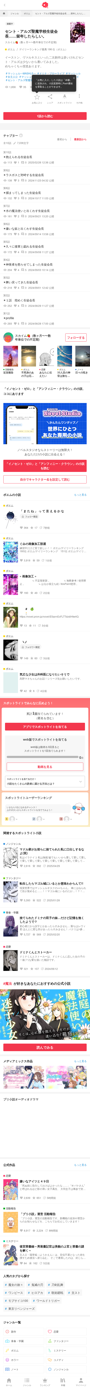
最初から (62, 139)
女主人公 (12, 76)
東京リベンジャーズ (20, 1308)
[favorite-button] (37, 96)
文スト (74, 1292)
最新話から (80, 139)
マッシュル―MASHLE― (21, 73)
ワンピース (14, 1292)
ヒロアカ (35, 1292)
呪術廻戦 (55, 1292)
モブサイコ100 (16, 1300)
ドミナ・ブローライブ (50, 73)
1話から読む (45, 116)
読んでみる (45, 1047)
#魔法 (7, 983)
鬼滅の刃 (35, 1284)
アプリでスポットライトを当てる (45, 726)
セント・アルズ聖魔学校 (20, 80)
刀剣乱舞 (55, 1284)
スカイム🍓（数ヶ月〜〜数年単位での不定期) (31, 42)
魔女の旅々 (14, 1284)
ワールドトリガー (46, 1300)
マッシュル (73, 73)
